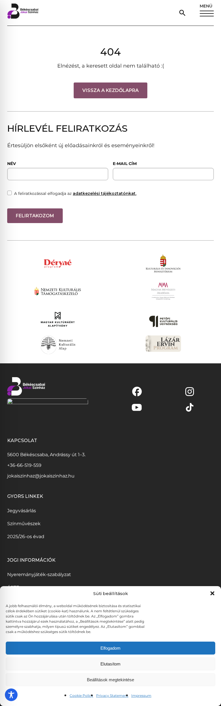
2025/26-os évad (25, 536)
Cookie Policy (81, 695)
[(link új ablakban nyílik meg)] (137, 391)
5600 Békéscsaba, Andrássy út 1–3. (46, 454)
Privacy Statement (112, 695)
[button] (212, 593)
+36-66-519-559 (24, 465)
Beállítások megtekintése (110, 679)
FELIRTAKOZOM (35, 215)
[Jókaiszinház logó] (23, 13)
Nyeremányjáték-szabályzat (39, 574)
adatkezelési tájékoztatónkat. (104, 193)
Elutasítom (110, 663)
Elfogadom (110, 648)
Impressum (141, 695)
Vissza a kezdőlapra (110, 90)
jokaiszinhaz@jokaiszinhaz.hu (41, 476)
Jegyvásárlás (21, 510)
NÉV (11, 163)
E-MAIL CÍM (125, 163)
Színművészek (24, 523)
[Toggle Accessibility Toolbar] (11, 695)
